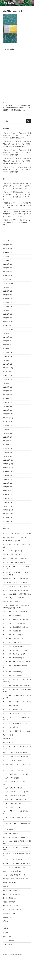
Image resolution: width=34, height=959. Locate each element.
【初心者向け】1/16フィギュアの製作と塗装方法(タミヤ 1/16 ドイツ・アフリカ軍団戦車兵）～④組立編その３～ (17, 152)
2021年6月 (6, 483)
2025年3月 (6, 310)
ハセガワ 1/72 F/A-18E (11, 788)
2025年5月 (6, 302)
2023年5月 (6, 395)
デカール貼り (7, 738)
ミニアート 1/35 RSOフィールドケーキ (16, 853)
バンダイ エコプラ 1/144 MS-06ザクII (16, 817)
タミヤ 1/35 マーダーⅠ (11, 705)
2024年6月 (6, 345)
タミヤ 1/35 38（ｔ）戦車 (12, 635)
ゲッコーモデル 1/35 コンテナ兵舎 (15, 586)
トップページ (7, 742)
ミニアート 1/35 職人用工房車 (13, 867)
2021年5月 (6, 487)
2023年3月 (6, 402)
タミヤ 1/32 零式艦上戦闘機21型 (14, 627)
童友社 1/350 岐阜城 (10, 894)
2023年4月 (6, 398)
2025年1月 (6, 318)
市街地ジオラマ (8, 882)
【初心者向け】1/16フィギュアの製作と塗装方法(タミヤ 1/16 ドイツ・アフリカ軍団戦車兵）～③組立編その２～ (17, 161)
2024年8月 (6, 337)
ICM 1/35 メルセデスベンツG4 (13, 537)
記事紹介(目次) (7, 913)
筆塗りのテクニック (9, 905)
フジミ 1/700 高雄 (9, 833)
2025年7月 (6, 295)
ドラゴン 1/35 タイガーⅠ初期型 (14, 756)
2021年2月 (6, 498)
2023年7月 (6, 387)
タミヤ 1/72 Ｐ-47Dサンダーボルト (15, 731)
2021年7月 (6, 479)
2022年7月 (6, 433)
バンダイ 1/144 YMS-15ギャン (13, 799)
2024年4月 (6, 352)
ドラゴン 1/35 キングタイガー (13, 752)
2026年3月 (6, 264)
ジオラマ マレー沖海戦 (10, 602)
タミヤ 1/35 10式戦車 (10, 631)
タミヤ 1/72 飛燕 (9, 727)
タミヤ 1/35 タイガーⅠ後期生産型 (15, 685)
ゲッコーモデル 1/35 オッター (13, 582)
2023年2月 (6, 406)
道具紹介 (5, 917)
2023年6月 (6, 391)
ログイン (5, 933)
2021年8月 (6, 475)
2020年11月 (6, 510)
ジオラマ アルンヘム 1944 (12, 598)
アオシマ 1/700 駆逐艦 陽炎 (13, 562)
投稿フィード (7, 936)
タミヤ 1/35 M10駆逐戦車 (12, 646)
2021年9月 (6, 471)
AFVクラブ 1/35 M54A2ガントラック (15, 533)
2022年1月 (6, 456)
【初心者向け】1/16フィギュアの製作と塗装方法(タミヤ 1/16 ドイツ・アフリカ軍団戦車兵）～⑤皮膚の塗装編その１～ (17, 144)
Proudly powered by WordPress (12, 954)
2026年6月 (6, 252)
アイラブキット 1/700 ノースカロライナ (16, 545)
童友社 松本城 (8, 898)
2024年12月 (6, 322)
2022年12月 (6, 414)
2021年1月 (6, 502)
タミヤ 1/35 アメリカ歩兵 (12, 675)
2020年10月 (6, 514)
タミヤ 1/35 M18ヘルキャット (13, 650)
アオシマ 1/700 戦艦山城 (11, 555)
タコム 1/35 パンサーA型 (12, 615)
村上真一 (27, 197)
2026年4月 (6, 260)
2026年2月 (6, 268)
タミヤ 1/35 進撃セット (11, 709)
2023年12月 (6, 368)
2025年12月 (6, 275)
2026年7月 (6, 249)
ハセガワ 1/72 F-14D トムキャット (16, 782)
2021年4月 (6, 491)
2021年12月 (6, 460)
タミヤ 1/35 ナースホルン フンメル (15, 702)
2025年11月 (6, 279)
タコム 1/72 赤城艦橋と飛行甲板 (14, 619)
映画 (4, 886)
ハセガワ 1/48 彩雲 (10, 778)
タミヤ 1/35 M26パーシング (12, 654)
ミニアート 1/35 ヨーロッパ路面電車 (15, 863)
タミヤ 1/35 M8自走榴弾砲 (12, 658)
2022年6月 (6, 437)
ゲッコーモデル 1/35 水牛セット (14, 590)
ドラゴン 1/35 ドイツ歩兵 (12, 760)
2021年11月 (6, 464)
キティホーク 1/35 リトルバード (14, 578)
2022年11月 (6, 418)
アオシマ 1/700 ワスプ (11, 551)
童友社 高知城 (8, 902)
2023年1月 (6, 410)
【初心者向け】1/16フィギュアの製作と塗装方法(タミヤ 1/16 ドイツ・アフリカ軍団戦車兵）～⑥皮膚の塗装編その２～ (17, 135)
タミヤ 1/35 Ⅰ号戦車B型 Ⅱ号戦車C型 (16, 665)
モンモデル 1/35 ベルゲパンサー (14, 879)
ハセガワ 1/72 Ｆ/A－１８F (12, 795)
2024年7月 (6, 341)
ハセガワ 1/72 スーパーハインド (14, 792)
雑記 (4, 921)
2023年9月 (6, 379)
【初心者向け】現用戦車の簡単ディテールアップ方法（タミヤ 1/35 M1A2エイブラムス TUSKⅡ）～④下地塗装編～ (17, 186)
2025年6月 (6, 298)
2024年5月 (6, 348)
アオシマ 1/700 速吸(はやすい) (13, 558)
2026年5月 (6, 256)
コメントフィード (8, 940)
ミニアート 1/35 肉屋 (10, 871)
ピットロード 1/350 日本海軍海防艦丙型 (16, 823)
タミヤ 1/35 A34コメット (12, 638)
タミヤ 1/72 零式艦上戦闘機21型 (14, 723)
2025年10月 (6, 283)
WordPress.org (7, 944)
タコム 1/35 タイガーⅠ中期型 (13, 611)
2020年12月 (6, 506)
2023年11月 (6, 371)
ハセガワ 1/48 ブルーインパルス (14, 774)
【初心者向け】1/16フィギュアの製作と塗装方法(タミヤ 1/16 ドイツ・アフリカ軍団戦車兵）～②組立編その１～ (17, 169)
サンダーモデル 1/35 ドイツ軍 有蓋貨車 (15, 594)
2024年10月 (6, 329)
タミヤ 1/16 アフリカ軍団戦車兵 (14, 623)
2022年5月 (6, 441)
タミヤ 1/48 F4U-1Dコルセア (13, 713)
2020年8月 (6, 521)
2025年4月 (6, 306)
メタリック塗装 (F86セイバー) (13, 875)
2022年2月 (6, 452)
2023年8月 (6, 383)
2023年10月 (6, 375)
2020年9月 (6, 517)
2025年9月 (6, 287)
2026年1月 (6, 272)
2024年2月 (6, 360)
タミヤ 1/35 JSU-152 (10, 642)
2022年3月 (6, 448)
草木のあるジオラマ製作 (10, 909)
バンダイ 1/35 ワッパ (10, 807)
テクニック (6, 735)
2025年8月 (6, 291)
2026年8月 (6, 245)
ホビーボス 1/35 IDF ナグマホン (14, 837)
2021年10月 (6, 468)
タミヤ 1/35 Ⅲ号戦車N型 (12, 672)
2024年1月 (6, 364)
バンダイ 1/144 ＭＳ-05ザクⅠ (13, 803)
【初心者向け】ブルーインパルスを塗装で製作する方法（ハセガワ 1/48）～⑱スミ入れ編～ (17, 205)
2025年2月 (6, 314)
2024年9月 (6, 333)
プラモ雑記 (8, 3)
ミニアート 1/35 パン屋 (11, 859)
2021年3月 (6, 494)
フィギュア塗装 (8, 829)
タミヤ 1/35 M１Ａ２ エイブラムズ (15, 661)
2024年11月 (6, 325)
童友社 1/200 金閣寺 (10, 890)
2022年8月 (6, 429)
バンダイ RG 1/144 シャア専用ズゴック (17, 811)
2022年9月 (6, 425)
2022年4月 (6, 444)
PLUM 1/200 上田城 (10, 541)
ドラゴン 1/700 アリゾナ (11, 770)
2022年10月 (6, 421)
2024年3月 (6, 356)
